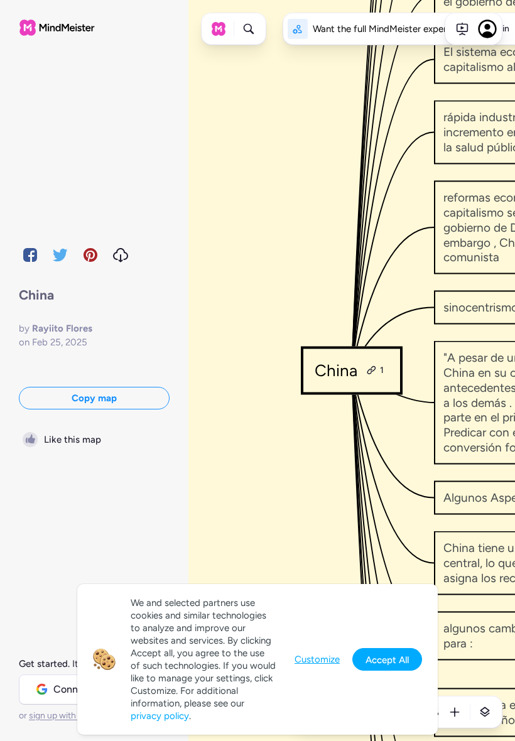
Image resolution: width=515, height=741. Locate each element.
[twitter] (60, 255)
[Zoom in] (454, 712)
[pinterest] (90, 255)
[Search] (248, 29)
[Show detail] (484, 712)
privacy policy (160, 716)
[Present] (462, 29)
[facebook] (30, 255)
